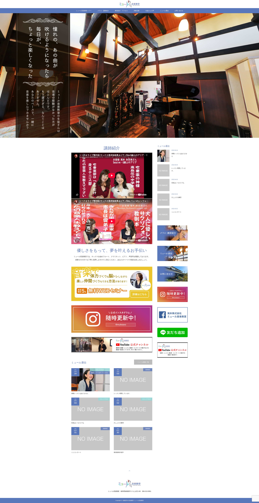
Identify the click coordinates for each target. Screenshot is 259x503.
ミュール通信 (164, 10)
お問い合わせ (179, 10)
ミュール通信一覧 (143, 362)
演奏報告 (147, 369)
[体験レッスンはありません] (90, 379)
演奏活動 (136, 10)
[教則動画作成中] (133, 438)
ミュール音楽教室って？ (83, 10)
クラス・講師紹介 (103, 10)
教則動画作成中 (119, 452)
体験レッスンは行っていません (99, 372)
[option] (129, 75)
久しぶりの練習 (119, 423)
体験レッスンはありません (79, 393)
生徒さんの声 (149, 10)
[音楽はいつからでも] (90, 409)
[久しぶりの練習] (133, 409)
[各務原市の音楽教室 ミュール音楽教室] (129, 487)
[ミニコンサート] (90, 438)
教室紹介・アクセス (121, 10)
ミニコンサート (76, 452)
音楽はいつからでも (77, 423)
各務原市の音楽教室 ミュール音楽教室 (133, 500)
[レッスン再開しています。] (133, 379)
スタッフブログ (100, 369)
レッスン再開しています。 (122, 393)
